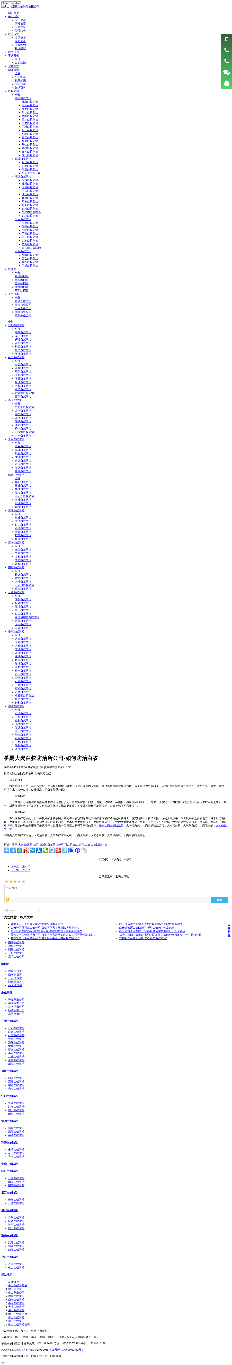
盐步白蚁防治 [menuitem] (30, 112)
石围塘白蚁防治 (24, 432)
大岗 (21, 844)
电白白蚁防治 (16, 1267)
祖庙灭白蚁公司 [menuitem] (31, 173)
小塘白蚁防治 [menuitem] (30, 133)
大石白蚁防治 (23, 645)
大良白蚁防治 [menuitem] (30, 180)
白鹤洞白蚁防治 (24, 407)
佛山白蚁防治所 (17, 1285)
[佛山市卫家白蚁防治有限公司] (116, 6)
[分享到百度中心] (77, 850)
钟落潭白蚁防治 (24, 392)
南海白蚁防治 (16, 942)
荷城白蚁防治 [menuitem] (30, 254)
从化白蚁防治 (16, 592)
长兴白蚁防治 (23, 446)
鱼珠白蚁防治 (23, 538)
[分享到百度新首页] (71, 850)
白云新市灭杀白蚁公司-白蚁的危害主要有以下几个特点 (152, 931)
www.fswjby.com (24, 1349)
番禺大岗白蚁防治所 (111, 825)
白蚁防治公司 (55, 844)
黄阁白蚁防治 (23, 578)
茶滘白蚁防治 (23, 410)
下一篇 (20, 870)
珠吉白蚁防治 (23, 471)
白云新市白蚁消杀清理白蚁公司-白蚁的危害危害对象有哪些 (46, 931)
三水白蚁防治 (16, 953)
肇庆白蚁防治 (9, 1070)
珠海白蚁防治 (9, 1142)
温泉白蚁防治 (23, 627)
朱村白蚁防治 (23, 745)
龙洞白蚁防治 (23, 457)
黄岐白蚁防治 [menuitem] (30, 116)
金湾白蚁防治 (16, 1149)
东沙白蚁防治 (23, 421)
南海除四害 (22, 279)
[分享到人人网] (39, 850)
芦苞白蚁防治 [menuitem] (30, 233)
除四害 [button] (12, 269)
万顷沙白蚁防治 (24, 585)
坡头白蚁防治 (16, 1224)
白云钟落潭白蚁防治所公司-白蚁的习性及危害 (146, 927)
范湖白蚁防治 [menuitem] (30, 244)
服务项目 (13, 52)
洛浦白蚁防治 (23, 663)
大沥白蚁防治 (16, 1306)
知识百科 (20, 87)
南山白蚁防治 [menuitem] (30, 237)
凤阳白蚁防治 (23, 481)
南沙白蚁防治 (16, 567)
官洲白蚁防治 (23, 485)
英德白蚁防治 (16, 1135)
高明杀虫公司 (23, 315)
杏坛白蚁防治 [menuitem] (30, 208)
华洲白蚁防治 (23, 489)
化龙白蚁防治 (23, 656)
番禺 (14, 844)
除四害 (5, 963)
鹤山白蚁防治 (16, 1110)
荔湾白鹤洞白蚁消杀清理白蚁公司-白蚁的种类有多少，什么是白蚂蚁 (160, 934)
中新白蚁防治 (23, 741)
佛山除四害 (15, 1289)
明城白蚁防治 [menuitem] (30, 265)
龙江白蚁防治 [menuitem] (30, 194)
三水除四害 (22, 283)
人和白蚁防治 (23, 375)
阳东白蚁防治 (16, 1185)
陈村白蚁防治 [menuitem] (30, 183)
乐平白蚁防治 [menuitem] (30, 226)
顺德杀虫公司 (23, 311)
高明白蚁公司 (16, 956)
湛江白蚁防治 (9, 1210)
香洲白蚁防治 (16, 1156)
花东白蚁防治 (23, 332)
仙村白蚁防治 (23, 720)
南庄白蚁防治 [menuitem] (30, 169)
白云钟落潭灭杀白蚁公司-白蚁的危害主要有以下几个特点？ (46, 927)
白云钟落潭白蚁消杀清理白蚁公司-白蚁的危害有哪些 (151, 924)
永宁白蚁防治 (23, 731)
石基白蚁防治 (23, 684)
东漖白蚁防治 (23, 417)
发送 (219, 899)
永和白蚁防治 (23, 563)
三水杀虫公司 (23, 308)
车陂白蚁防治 (23, 449)
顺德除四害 (22, 287)
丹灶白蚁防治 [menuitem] (30, 144)
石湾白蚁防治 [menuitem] (30, 165)
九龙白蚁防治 (23, 553)
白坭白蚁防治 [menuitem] (30, 230)
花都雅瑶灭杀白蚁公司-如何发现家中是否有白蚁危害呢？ (45, 938)
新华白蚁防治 (23, 350)
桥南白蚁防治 (23, 670)
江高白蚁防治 (23, 368)
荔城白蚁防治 (23, 713)
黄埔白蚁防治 (16, 510)
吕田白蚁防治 (23, 620)
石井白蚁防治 (23, 378)
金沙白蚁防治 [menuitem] (30, 151)
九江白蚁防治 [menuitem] (30, 155)
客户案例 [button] (13, 55)
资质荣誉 (20, 30)
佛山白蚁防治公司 (19, 1324)
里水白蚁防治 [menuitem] (30, 119)
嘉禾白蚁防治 (23, 396)
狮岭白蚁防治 (23, 339)
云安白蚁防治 (16, 1199)
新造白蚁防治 (23, 699)
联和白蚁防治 (23, 556)
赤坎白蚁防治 (16, 1217)
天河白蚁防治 (16, 439)
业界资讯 (20, 84)
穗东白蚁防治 (23, 535)
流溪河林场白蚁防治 (27, 617)
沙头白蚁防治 (23, 674)
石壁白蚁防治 (23, 681)
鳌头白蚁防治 (23, 599)
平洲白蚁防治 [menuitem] (30, 105)
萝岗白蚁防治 (16, 542)
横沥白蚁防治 (23, 574)
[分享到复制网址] (84, 850)
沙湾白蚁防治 (23, 677)
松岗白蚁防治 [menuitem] (30, 123)
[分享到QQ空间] (19, 850)
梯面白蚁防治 (23, 346)
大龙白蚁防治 (23, 642)
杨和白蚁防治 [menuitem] (30, 262)
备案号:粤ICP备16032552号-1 (66, 1349)
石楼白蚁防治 (23, 688)
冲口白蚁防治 (23, 414)
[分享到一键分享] (13, 850)
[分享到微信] (45, 850)
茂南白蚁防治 (16, 1264)
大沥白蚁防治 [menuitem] (30, 108)
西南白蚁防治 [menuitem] (30, 222)
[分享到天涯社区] (64, 850)
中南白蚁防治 (23, 435)
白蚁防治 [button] (13, 91)
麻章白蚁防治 (16, 1221)
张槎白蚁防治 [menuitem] (30, 162)
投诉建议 (20, 48)
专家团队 (20, 27)
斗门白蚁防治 (16, 1153)
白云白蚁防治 (16, 357)
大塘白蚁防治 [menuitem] (30, 240)
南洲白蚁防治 (23, 499)
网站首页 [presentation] (13, 12)
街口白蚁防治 (23, 610)
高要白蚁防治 (16, 1081)
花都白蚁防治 (16, 325)
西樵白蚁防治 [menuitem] (30, 148)
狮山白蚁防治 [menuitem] (30, 130)
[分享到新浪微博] (26, 850)
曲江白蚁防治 (16, 1249)
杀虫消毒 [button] (13, 294)
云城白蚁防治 (16, 1203)
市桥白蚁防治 (23, 692)
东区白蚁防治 (23, 549)
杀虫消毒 (6, 992)
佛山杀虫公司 (16, 1292)
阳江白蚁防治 (9, 1171)
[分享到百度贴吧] (52, 850)
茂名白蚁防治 (9, 1256)
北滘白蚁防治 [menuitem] (30, 187)
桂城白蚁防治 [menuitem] (30, 101)
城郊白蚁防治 (23, 603)
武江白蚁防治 (16, 1242)
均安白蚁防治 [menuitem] (30, 205)
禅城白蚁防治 (16, 946)
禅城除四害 (22, 276)
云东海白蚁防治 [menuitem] (31, 247)
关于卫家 (20, 19)
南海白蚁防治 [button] (23, 98)
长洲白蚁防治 (23, 517)
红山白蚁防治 (23, 524)
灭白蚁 (68, 844)
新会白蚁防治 (16, 1113)
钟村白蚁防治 (23, 702)
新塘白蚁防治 (23, 467)
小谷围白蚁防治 (24, 695)
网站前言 (20, 23)
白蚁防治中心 (99, 844)
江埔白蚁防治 (23, 606)
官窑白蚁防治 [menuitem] (30, 137)
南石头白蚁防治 (24, 496)
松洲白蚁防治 (23, 382)
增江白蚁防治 (23, 734)
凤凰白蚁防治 (23, 453)
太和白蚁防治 (23, 385)
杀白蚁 (77, 844)
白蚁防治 (20, 62)
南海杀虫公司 (23, 304)
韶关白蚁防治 (9, 1235)
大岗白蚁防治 (23, 638)
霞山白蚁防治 (16, 1228)
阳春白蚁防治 (16, 1181)
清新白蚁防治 (16, 1131)
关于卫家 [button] (13, 16)
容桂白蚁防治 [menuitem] (30, 215)
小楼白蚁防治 (23, 724)
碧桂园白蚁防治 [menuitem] (31, 212)
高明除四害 (22, 290)
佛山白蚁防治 (16, 1310)
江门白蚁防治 (9, 1096)
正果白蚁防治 (23, 738)
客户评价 (20, 41)
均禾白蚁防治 (23, 371)
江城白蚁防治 (16, 1178)
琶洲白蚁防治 (23, 503)
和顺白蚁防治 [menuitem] (30, 141)
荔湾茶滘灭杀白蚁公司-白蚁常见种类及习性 (37, 924)
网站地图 (6, 1274)
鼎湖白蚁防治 (16, 1088)
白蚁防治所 (31, 844)
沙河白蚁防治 (23, 464)
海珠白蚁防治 (16, 474)
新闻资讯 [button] (13, 69)
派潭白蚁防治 (23, 749)
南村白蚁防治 (23, 667)
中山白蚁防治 (9, 1163)
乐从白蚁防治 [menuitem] (30, 190)
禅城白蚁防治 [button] (23, 158)
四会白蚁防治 (16, 1078)
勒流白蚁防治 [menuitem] (30, 198)
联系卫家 (20, 37)
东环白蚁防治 (23, 649)
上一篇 (20, 866)
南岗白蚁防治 (23, 531)
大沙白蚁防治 (23, 521)
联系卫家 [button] (13, 34)
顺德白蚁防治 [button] (23, 176)
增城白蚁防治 (16, 706)
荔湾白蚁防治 (16, 400)
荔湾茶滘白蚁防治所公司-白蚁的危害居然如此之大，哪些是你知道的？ (53, 934)
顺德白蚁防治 (16, 949)
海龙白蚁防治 (23, 425)
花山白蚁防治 (23, 336)
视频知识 (20, 80)
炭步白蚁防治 (23, 343)
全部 (17, 59)
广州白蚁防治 (9, 1020)
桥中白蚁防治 (23, 428)
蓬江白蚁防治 (16, 1103)
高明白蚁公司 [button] (23, 251)
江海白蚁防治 (23, 492)
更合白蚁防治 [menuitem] (30, 258)
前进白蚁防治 (23, 460)
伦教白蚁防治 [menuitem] (30, 201)
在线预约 (20, 44)
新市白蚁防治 (23, 389)
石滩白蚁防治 (23, 716)
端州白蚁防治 (16, 1085)
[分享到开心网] (58, 850)
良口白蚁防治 (23, 613)
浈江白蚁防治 (16, 1246)
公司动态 (20, 76)
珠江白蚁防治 (23, 588)
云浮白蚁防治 (9, 1192)
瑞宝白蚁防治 (23, 506)
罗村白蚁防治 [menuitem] (30, 126)
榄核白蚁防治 (23, 660)
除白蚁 (86, 844)
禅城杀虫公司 (23, 301)
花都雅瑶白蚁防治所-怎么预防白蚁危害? (143, 938)
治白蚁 (43, 844)
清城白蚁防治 (16, 1128)
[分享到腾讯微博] (32, 850)
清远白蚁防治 (9, 1121)
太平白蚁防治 (23, 624)
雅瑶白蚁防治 (23, 353)
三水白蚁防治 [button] (23, 219)
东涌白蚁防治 (23, 652)
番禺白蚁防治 (16, 631)
